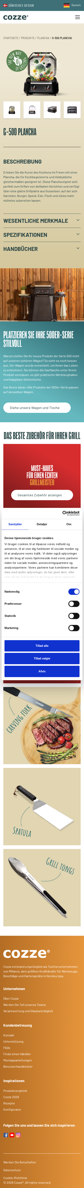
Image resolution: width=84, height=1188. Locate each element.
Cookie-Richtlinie (15, 1178)
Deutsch (76, 5)
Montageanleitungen (17, 1060)
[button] (77, 17)
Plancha (43, 38)
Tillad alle (42, 645)
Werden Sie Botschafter (19, 1162)
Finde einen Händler (17, 1054)
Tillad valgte (42, 658)
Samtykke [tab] (15, 524)
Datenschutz (12, 1170)
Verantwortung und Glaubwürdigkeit (28, 1011)
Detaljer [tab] (42, 524)
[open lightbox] (42, 72)
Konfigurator (12, 1109)
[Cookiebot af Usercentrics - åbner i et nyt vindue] (62, 513)
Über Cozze (11, 998)
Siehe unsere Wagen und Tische (35, 407)
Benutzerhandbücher (18, 1066)
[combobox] (71, 5)
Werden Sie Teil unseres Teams (24, 1004)
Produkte (28, 38)
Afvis (42, 671)
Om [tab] (68, 524)
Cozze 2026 (11, 1097)
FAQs (6, 1047)
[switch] (74, 604)
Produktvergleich (15, 1090)
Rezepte (9, 1103)
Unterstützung (13, 1041)
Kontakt (8, 1035)
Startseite (10, 38)
